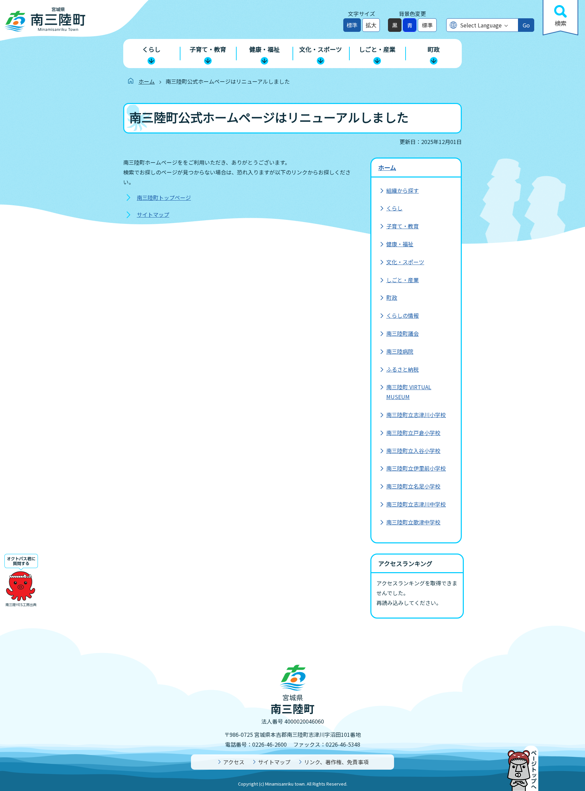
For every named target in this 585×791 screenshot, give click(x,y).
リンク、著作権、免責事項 (336, 762)
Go (526, 25)
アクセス (233, 762)
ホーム (146, 81)
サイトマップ (153, 214)
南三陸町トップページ (164, 197)
